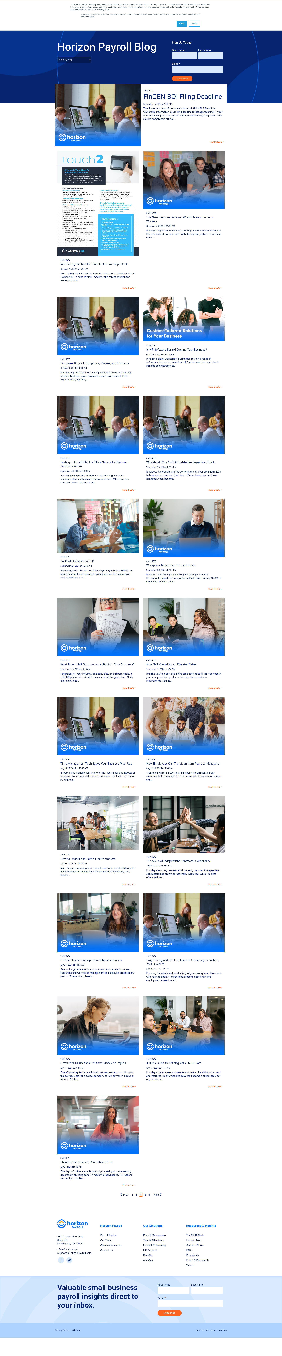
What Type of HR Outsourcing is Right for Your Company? (97, 664)
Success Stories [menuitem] (195, 1245)
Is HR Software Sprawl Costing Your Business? (176, 349)
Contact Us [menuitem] (106, 1250)
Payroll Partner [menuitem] (109, 1235)
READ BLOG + (217, 142)
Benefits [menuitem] (147, 1255)
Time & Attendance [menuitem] (153, 1240)
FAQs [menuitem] (189, 1250)
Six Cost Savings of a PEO (77, 561)
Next (156, 1194)
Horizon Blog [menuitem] (193, 1240)
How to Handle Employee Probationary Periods (91, 960)
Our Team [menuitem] (105, 1240)
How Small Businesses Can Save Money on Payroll (93, 1063)
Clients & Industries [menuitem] (110, 1245)
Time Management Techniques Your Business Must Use (96, 763)
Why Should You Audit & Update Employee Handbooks (181, 462)
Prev (125, 1194)
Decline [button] (194, 23)
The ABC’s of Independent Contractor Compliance (178, 861)
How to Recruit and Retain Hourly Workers (87, 859)
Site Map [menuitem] (76, 1330)
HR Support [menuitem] (150, 1250)
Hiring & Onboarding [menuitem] (154, 1245)
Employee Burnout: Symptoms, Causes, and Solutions (94, 363)
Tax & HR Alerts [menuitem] (195, 1235)
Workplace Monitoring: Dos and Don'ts (171, 565)
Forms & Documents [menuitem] (197, 1260)
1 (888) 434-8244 (67, 1249)
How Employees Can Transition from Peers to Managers (182, 763)
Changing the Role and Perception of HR (86, 1162)
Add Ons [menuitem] (148, 1260)
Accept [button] (182, 23)
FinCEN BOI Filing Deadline (182, 96)
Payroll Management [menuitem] (154, 1235)
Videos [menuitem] (190, 1265)
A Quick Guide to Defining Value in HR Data (173, 1063)
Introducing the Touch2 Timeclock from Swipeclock (94, 264)
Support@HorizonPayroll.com (74, 1252)
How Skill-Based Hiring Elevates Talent (171, 664)
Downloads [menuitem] (192, 1255)
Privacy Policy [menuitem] (62, 1330)
